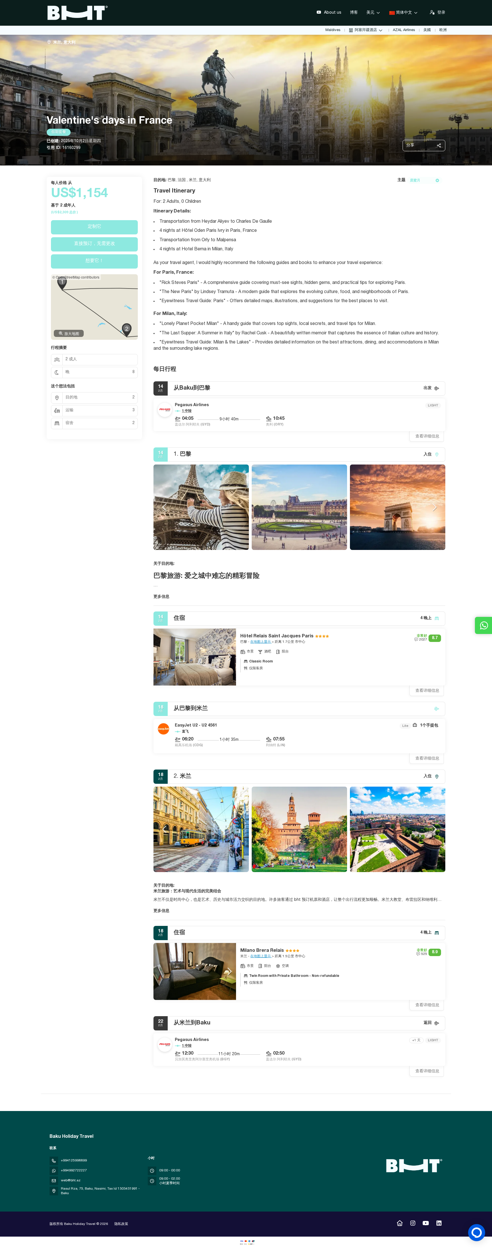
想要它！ (94, 261)
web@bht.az (71, 1180)
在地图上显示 (261, 642)
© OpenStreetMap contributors (75, 277)
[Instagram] (412, 1224)
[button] (165, 507)
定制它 (94, 227)
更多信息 (161, 597)
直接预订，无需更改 (94, 244)
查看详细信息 (427, 437)
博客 (354, 13)
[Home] (399, 1224)
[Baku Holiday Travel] (413, 1166)
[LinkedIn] (438, 1224)
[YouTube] (425, 1224)
